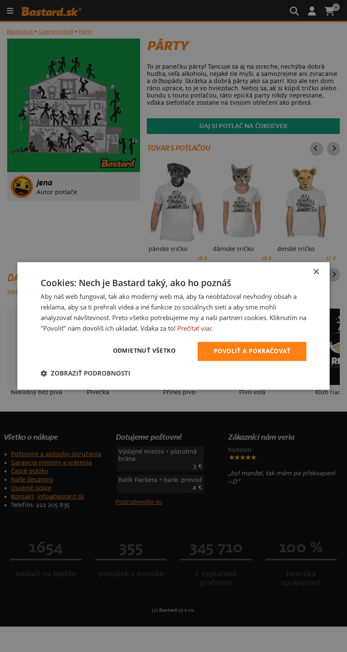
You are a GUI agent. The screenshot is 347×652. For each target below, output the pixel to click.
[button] (85, 373)
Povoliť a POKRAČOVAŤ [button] (252, 351)
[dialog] (173, 326)
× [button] (316, 272)
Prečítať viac (194, 328)
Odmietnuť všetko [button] (144, 351)
